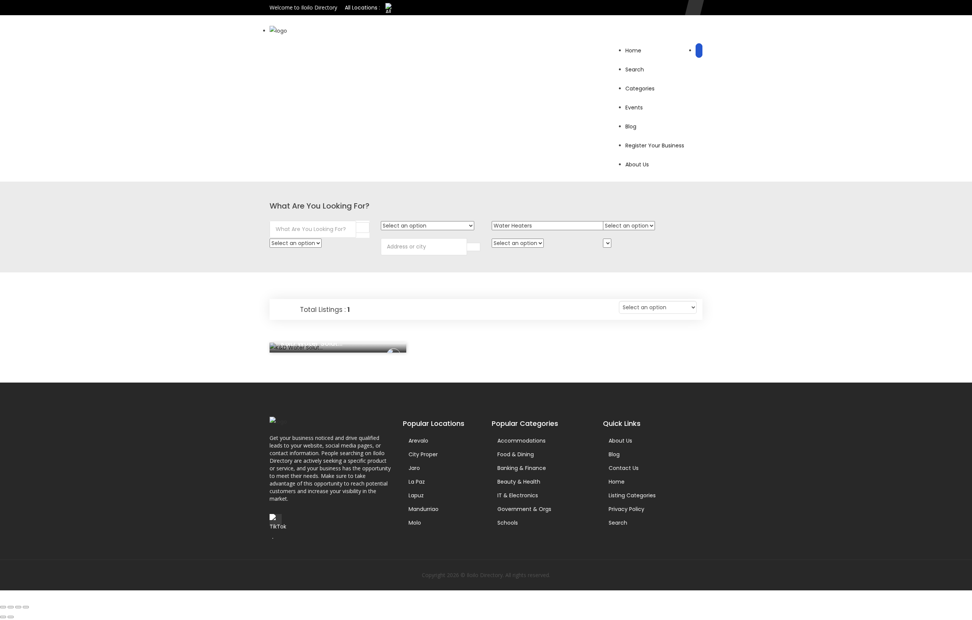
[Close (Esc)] (26, 607)
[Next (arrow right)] (11, 617)
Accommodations (521, 440)
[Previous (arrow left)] (3, 617)
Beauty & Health (518, 482)
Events (634, 107)
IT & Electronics (517, 495)
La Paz (417, 482)
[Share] (18, 607)
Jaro (414, 468)
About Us (637, 164)
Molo (415, 523)
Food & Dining (515, 454)
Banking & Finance (521, 468)
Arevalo (418, 440)
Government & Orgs (524, 509)
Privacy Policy (626, 509)
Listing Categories (632, 495)
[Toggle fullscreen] (11, 607)
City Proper (423, 454)
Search (634, 69)
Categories (640, 88)
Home (633, 50)
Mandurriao (424, 509)
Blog (630, 126)
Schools (507, 523)
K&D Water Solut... (311, 343)
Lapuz (416, 495)
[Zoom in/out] (3, 607)
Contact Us (624, 468)
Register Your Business (654, 145)
